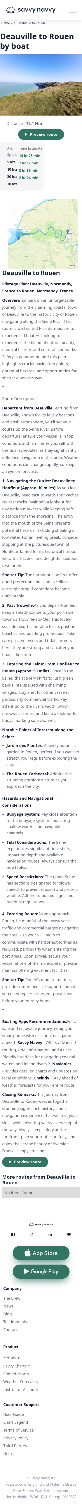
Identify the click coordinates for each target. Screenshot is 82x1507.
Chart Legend (15, 1422)
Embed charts (16, 1373)
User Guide (13, 1414)
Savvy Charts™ (16, 1366)
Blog (7, 1313)
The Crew (11, 1298)
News (8, 1306)
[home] (37, 10)
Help (7, 1453)
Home (5, 23)
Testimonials (15, 1321)
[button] (73, 10)
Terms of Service (18, 1430)
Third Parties (15, 1445)
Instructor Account (20, 1389)
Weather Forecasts (20, 1381)
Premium (11, 1357)
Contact (10, 1329)
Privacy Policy (15, 1437)
